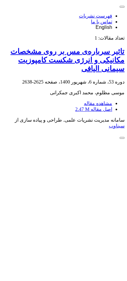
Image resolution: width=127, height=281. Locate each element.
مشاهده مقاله (98, 103)
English (104, 27)
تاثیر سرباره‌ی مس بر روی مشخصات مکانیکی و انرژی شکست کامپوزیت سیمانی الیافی (67, 59)
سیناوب (117, 125)
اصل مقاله (93, 109)
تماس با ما (101, 21)
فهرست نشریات (95, 15)
